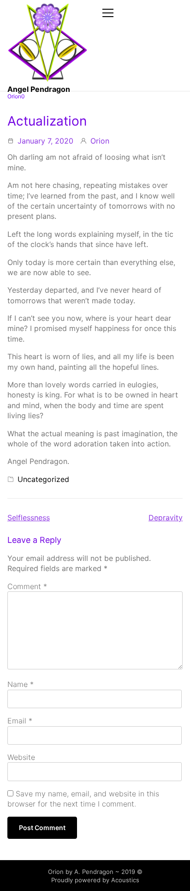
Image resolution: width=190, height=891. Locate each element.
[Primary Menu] (109, 12)
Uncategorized (43, 479)
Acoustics (125, 880)
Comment (27, 586)
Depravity (165, 517)
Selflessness (28, 517)
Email (19, 720)
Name (20, 684)
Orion (99, 140)
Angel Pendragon (38, 89)
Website (21, 757)
